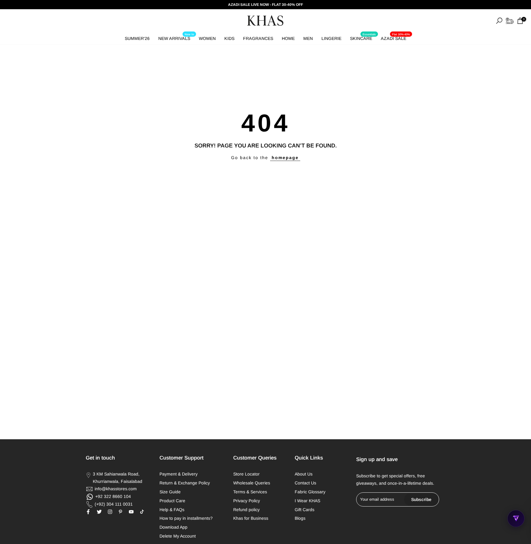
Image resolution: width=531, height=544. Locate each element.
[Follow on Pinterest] (120, 511)
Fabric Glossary (310, 491)
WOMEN (207, 38)
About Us (304, 474)
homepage (285, 157)
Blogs (300, 518)
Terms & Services (250, 491)
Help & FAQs (171, 509)
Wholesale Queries (251, 482)
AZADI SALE (395, 37)
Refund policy (246, 509)
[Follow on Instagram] (110, 511)
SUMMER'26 (137, 38)
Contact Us (305, 482)
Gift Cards (304, 509)
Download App (173, 527)
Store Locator (246, 474)
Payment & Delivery (178, 474)
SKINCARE (363, 37)
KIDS (229, 38)
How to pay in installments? (186, 518)
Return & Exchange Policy (184, 482)
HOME (288, 38)
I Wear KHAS (307, 500)
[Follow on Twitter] (99, 511)
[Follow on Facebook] (88, 511)
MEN (308, 38)
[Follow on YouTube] (131, 511)
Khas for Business (250, 518)
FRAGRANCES (258, 38)
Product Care (172, 500)
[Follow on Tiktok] (142, 511)
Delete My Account (177, 536)
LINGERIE (331, 38)
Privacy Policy (246, 500)
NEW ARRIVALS (176, 37)
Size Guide (170, 491)
